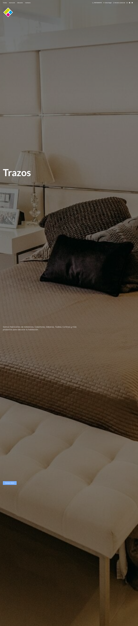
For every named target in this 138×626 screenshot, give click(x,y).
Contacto (28, 2)
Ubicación (20, 2)
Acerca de (12, 2)
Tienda (5, 2)
